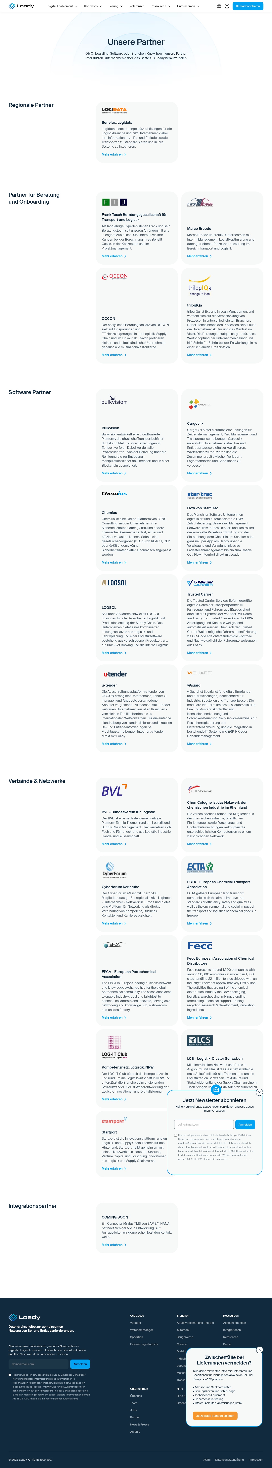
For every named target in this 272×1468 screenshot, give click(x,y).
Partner (135, 1417)
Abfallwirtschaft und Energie (195, 1323)
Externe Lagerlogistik (144, 1344)
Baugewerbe (185, 1337)
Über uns (136, 1396)
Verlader (135, 1323)
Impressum (256, 1459)
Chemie (182, 1344)
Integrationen (232, 1330)
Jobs (133, 1410)
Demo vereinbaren (248, 6)
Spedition (136, 1337)
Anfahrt (135, 1431)
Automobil (183, 1330)
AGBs (207, 1459)
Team (133, 1403)
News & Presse (139, 1424)
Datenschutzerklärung (65, 1398)
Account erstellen (234, 1323)
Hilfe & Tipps (185, 1396)
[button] (62, 6)
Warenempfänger (141, 1330)
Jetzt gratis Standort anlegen (215, 1416)
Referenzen (136, 6)
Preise (227, 1344)
